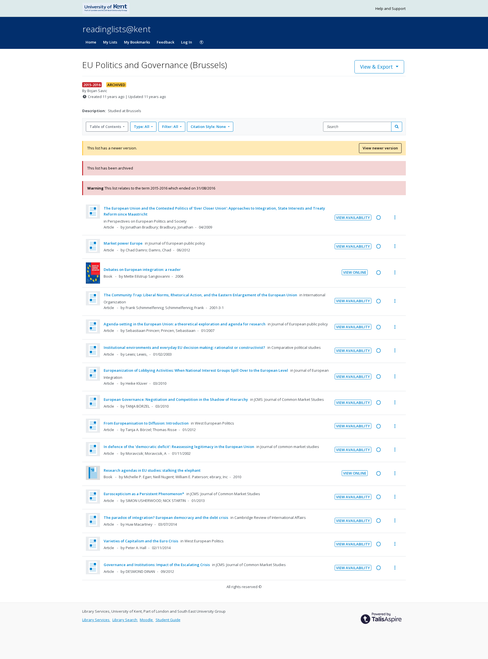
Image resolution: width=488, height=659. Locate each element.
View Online (354, 272)
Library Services (96, 619)
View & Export (376, 66)
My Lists (110, 42)
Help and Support (390, 8)
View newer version (380, 148)
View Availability (353, 217)
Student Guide (168, 619)
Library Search (125, 619)
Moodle (147, 619)
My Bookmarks (137, 42)
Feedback (165, 42)
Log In (186, 42)
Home (91, 42)
